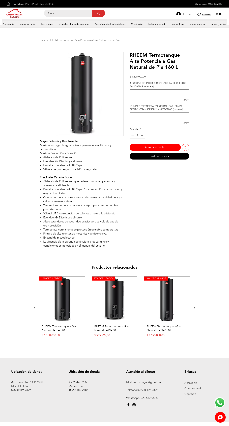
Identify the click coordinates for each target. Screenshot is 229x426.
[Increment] (142, 135)
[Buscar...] (98, 13)
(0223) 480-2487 (78, 390)
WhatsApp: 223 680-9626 (142, 398)
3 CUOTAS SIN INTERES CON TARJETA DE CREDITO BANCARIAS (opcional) (158, 85)
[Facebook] (128, 405)
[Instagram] (134, 405)
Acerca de (190, 382)
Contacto (190, 394)
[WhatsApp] (219, 402)
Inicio (43, 40)
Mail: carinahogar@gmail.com (144, 382)
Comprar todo (193, 388)
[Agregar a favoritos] (185, 147)
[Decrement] (132, 135)
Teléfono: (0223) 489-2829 (142, 390)
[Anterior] (34, 308)
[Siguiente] (195, 308)
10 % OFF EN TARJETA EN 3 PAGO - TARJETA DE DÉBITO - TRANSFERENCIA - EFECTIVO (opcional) (156, 108)
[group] (114, 308)
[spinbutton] (137, 135)
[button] (219, 14)
